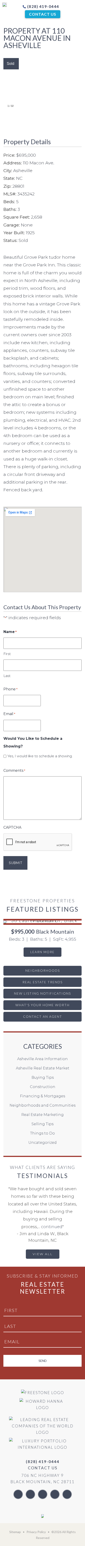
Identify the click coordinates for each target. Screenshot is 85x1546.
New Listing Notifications (42, 993)
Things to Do (42, 1133)
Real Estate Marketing (42, 1115)
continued (51, 1226)
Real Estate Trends (42, 982)
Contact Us (42, 14)
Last (6, 676)
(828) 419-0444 (42, 6)
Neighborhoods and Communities (42, 1105)
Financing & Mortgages (42, 1096)
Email (9, 714)
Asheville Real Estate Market (42, 1068)
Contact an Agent (42, 1016)
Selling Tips (42, 1124)
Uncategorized (42, 1142)
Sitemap (15, 1532)
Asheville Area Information (42, 1059)
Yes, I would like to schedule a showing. (40, 756)
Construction (42, 1087)
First (7, 654)
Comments (14, 770)
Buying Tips (43, 1077)
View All (43, 1254)
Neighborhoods (42, 970)
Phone (10, 689)
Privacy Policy (36, 1532)
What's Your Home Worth (42, 1005)
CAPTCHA (12, 827)
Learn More (42, 952)
